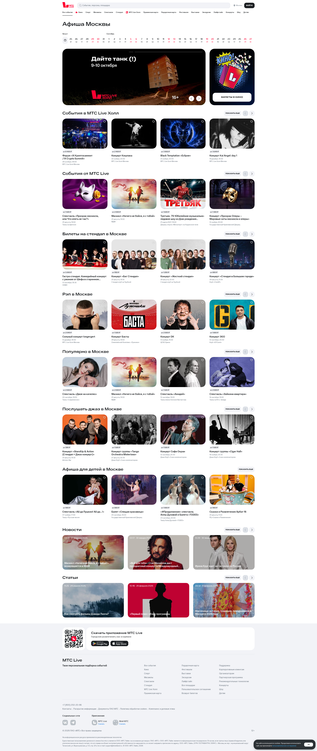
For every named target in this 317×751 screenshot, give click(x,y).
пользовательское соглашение (284, 746)
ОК (309, 744)
